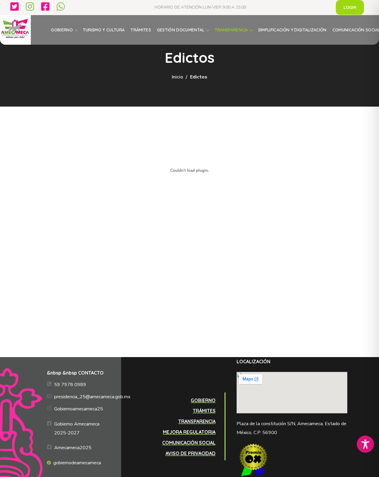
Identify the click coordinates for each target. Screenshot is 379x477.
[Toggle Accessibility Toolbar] (365, 444)
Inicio (177, 77)
